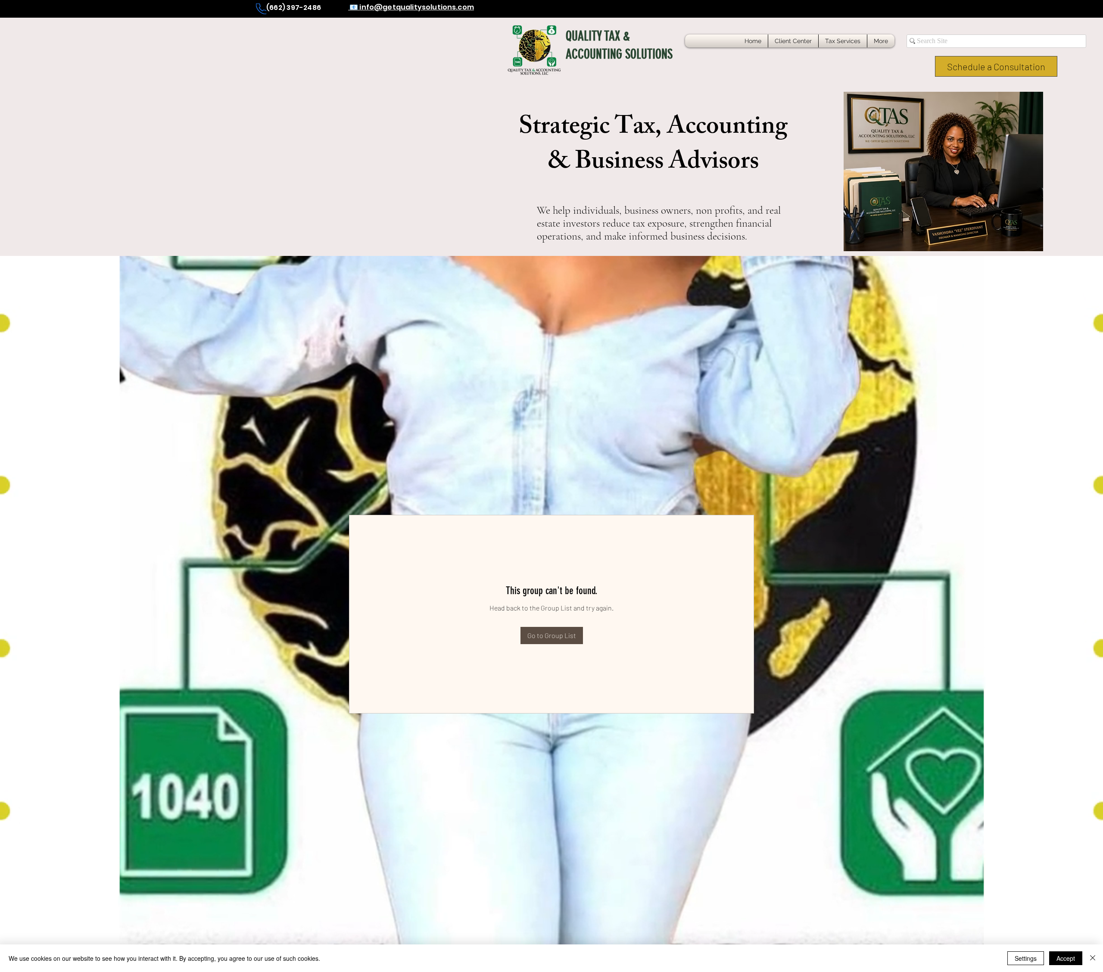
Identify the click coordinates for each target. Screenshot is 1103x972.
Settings (1026, 958)
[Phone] (261, 8)
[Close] (1092, 958)
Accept (1065, 958)
